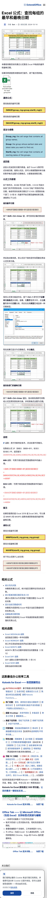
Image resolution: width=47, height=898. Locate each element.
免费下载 (40, 804)
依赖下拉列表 (37, 720)
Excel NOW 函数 (12, 663)
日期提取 (10, 745)
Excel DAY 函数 (11, 656)
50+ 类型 (27, 759)
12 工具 (24, 756)
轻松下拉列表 (23, 720)
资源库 (28, 742)
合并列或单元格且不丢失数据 (28, 705)
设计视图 (28, 739)
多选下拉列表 (13, 724)
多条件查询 (24, 713)
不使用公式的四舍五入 (15, 708)
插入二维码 (30, 766)
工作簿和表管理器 (17, 742)
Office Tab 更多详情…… (23, 851)
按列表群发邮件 (14, 748)
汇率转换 (13, 772)
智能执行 (9, 691)
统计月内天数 (10, 585)
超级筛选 (27, 748)
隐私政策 (14, 887)
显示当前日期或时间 (13, 604)
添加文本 (35, 756)
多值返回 (35, 713)
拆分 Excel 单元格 (20, 775)
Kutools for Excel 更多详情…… (20, 804)
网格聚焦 (18, 739)
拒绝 (32, 893)
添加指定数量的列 (22, 728)
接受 (12, 893)
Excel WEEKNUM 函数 (14, 634)
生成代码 (20, 691)
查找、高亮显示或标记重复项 (27, 702)
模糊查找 (19, 716)
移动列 (35, 728)
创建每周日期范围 (12, 614)
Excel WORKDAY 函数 (14, 640)
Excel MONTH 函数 (13, 647)
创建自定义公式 (32, 691)
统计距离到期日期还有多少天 (17, 595)
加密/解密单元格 (35, 745)
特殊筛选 (37, 748)
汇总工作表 (21, 745)
